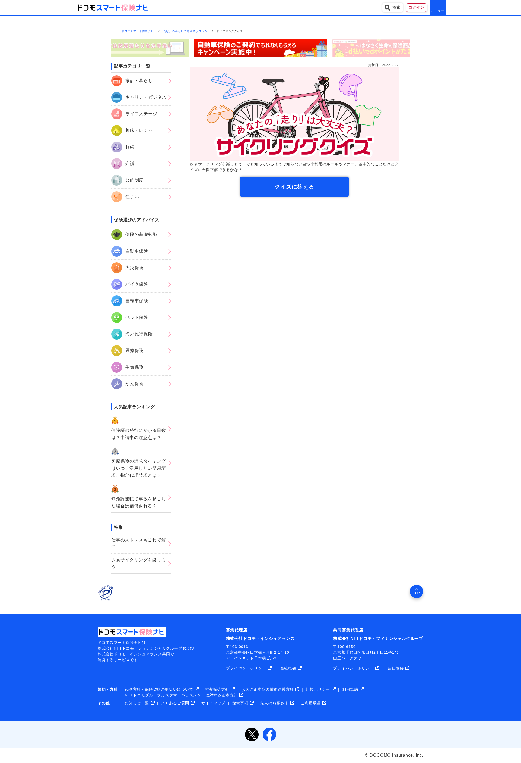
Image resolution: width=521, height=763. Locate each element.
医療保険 (134, 350)
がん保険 (134, 383)
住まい (132, 196)
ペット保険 (136, 317)
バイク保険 (136, 284)
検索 (396, 7)
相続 (130, 147)
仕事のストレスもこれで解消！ (138, 543)
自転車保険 (136, 300)
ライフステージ (141, 113)
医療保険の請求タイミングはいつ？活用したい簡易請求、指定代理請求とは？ (138, 468)
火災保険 (134, 267)
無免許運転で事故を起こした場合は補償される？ (138, 502)
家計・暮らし (139, 80)
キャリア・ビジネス (145, 97)
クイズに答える (294, 187)
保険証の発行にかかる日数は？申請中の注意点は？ (138, 434)
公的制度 (134, 180)
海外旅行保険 (139, 334)
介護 (130, 163)
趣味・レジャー (141, 130)
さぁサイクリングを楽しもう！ (138, 563)
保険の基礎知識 (141, 234)
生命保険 (134, 367)
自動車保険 (136, 251)
